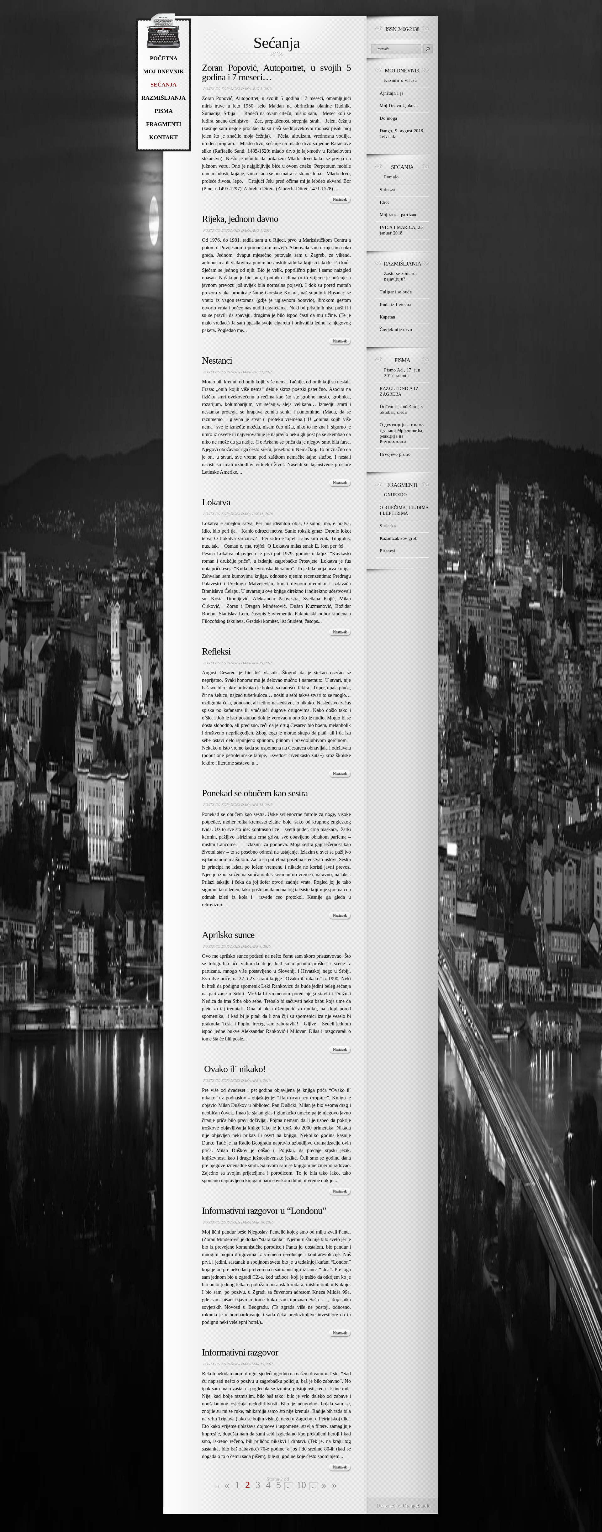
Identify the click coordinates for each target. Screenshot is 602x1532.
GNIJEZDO (395, 494)
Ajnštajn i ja (392, 93)
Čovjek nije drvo (396, 329)
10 (301, 1485)
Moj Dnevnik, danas (399, 105)
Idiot (384, 202)
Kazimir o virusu (400, 80)
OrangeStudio (416, 1505)
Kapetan (387, 317)
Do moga (388, 118)
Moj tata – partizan (398, 215)
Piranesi (387, 551)
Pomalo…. (394, 177)
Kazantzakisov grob (398, 538)
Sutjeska (388, 526)
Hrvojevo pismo (395, 454)
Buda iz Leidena (395, 304)
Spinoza (387, 189)
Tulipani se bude (396, 292)
